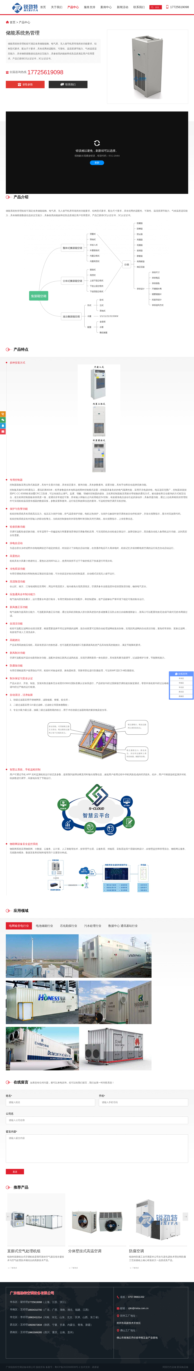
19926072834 (35, 1325)
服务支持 (89, 7)
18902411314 (35, 1317)
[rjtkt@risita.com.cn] (3, 431)
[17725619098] (3, 414)
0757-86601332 (136, 1297)
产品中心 (73, 7)
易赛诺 (95, 1367)
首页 (43, 7)
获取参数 (27, 84)
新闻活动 (122, 7)
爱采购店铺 (182, 1367)
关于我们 (56, 7)
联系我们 (139, 7)
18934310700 (35, 1310)
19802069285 (35, 1332)
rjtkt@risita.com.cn (138, 1308)
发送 (15, 1172)
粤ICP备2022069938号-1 (67, 1367)
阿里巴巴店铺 (169, 1367)
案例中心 (106, 7)
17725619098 (179, 7)
